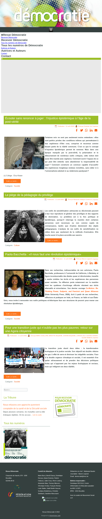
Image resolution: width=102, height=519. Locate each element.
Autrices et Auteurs (8, 48)
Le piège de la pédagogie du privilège (29, 195)
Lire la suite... (12, 181)
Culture (17, 245)
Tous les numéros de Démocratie (13, 43)
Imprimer (95, 126)
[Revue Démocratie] (51, 13)
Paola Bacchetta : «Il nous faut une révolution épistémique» (43, 254)
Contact (4, 53)
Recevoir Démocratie (9, 37)
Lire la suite (37, 415)
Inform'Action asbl (54, 515)
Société (17, 186)
